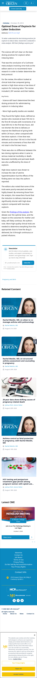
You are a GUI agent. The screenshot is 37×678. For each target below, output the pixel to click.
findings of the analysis (19, 212)
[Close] (34, 635)
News (21, 614)
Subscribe (27, 263)
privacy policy (11, 268)
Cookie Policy (17, 659)
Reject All (18, 669)
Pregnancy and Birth (9, 279)
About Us (13, 614)
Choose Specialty (16, 9)
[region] (18, 655)
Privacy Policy (19, 562)
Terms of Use (18, 560)
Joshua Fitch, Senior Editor (13, 405)
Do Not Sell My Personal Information (18, 564)
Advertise (18, 553)
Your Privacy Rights (18, 567)
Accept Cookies (18, 674)
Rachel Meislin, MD (11, 325)
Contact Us (18, 555)
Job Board (18, 557)
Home (5, 614)
